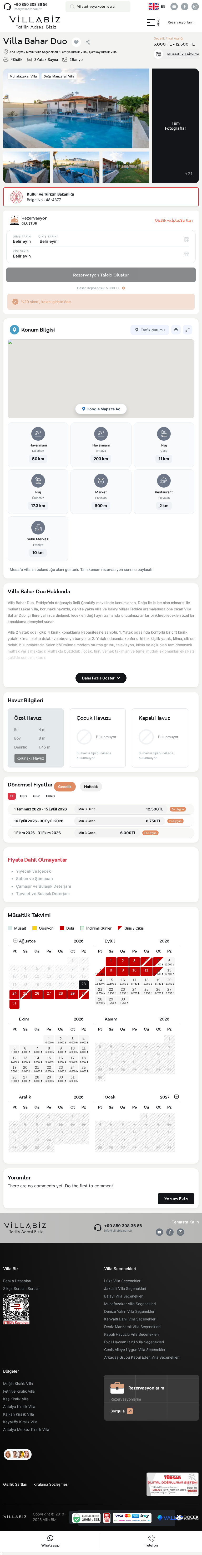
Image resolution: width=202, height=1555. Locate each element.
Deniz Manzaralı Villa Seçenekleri (132, 1326)
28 (61, 993)
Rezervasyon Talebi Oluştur (101, 275)
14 (100, 980)
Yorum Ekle (176, 1198)
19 (158, 980)
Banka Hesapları (17, 1281)
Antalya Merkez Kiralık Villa (26, 1429)
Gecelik (65, 786)
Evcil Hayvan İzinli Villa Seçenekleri (134, 1342)
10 (134, 970)
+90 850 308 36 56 (31, 4)
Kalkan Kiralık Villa (18, 1414)
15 (111, 980)
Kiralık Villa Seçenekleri (42, 52)
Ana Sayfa (16, 52)
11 (146, 970)
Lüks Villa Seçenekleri (122, 1281)
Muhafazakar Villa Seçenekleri (130, 1303)
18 (146, 980)
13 (169, 970)
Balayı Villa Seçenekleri (123, 1296)
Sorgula (117, 1411)
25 (25, 993)
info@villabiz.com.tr (28, 9)
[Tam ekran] (187, 329)
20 (169, 980)
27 (49, 993)
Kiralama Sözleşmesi (50, 1484)
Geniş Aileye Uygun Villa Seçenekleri (135, 1349)
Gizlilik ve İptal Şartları (174, 220)
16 (123, 980)
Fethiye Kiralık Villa (19, 1391)
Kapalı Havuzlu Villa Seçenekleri (131, 1334)
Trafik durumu (153, 330)
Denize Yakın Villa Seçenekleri (129, 1311)
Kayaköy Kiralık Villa (20, 1422)
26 (37, 993)
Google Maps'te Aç (103, 409)
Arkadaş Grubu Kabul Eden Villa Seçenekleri (141, 1357)
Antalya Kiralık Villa (19, 1406)
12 (158, 970)
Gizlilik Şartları (15, 1484)
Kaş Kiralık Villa (16, 1399)
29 (72, 993)
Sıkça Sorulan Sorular (21, 1288)
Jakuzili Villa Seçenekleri (125, 1288)
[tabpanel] (101, 448)
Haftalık (91, 786)
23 (84, 984)
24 (14, 993)
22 (111, 989)
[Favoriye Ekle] (76, 42)
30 (84, 993)
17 (134, 980)
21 (100, 989)
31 (14, 1003)
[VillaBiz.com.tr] (34, 22)
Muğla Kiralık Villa (18, 1383)
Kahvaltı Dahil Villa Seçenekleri (130, 1319)
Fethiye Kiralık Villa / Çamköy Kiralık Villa (88, 52)
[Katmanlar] (176, 329)
